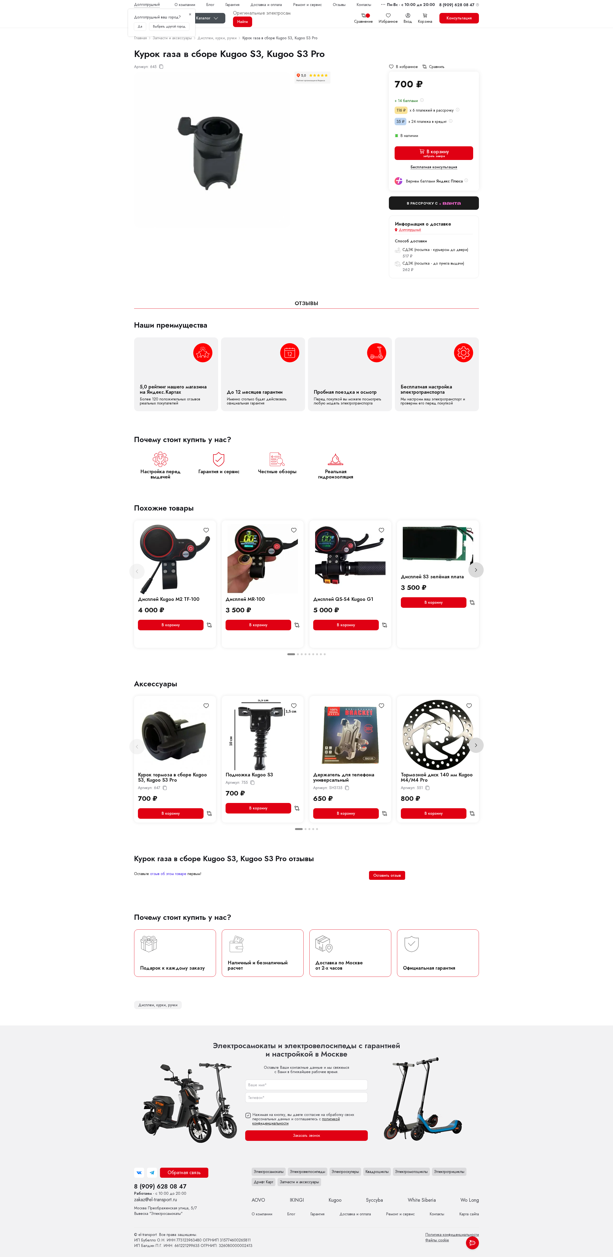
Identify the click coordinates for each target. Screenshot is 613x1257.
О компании (185, 4)
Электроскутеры (345, 1171)
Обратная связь (184, 1172)
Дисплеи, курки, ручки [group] (157, 1005)
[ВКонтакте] (139, 1173)
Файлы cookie (437, 1240)
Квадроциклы (377, 1171)
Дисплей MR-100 (245, 599)
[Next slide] (476, 570)
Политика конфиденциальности (452, 1234)
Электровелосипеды (307, 1171)
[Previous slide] (137, 571)
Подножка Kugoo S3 (249, 774)
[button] (411, 4)
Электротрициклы (449, 1171)
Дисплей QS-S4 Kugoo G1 (343, 599)
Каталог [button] (203, 18)
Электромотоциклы (411, 1171)
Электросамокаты (269, 1171)
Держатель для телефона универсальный (343, 777)
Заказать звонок (306, 1135)
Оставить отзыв (387, 875)
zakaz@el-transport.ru (155, 1199)
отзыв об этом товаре (168, 873)
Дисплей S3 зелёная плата (432, 576)
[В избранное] (206, 530)
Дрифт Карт (263, 1182)
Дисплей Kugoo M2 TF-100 (168, 599)
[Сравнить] (209, 625)
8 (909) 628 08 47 (160, 1186)
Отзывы (339, 4)
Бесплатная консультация (434, 167)
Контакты (364, 4)
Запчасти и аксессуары (299, 1182)
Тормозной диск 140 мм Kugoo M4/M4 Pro (437, 777)
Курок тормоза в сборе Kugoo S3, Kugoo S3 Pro (172, 777)
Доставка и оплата (266, 4)
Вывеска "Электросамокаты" (165, 1210)
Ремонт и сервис (307, 4)
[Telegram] (152, 1173)
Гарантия (232, 4)
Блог (210, 4)
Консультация (459, 18)
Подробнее (176, 374)
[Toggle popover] (472, 1242)
